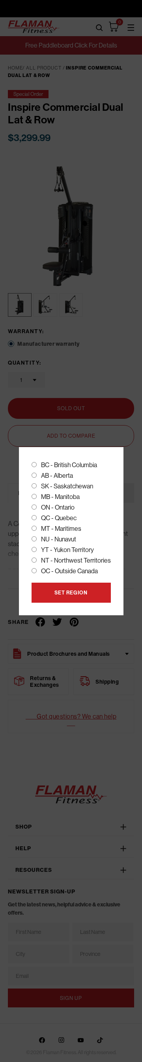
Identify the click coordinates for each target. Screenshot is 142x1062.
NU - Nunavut (58, 539)
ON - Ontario (58, 507)
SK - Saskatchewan (67, 486)
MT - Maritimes (61, 528)
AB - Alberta (57, 475)
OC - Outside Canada (69, 571)
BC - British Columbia (69, 465)
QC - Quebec (59, 518)
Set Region (71, 592)
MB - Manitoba (60, 497)
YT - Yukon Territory (67, 550)
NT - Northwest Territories (76, 560)
